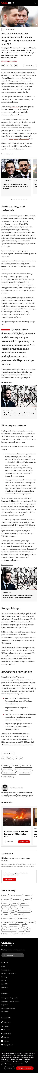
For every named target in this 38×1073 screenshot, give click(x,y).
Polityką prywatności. (27, 1058)
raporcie (17, 614)
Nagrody (4, 977)
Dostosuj (9, 1068)
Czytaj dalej (24, 841)
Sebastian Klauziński (16, 788)
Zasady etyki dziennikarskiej (10, 1001)
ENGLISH (4, 987)
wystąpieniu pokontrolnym (19, 139)
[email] (16, 758)
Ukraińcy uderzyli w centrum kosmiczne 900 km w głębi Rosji (16, 834)
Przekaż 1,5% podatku (8, 973)
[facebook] (8, 758)
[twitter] (12, 758)
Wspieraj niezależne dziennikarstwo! (12, 950)
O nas (3, 967)
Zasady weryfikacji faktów (9, 998)
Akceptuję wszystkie (24, 1068)
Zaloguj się (8, 879)
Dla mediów (5, 1012)
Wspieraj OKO (5, 970)
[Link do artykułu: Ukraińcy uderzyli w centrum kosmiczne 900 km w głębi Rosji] (17, 817)
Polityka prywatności (8, 1008)
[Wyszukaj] (35, 3)
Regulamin (4, 1005)
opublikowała (14, 107)
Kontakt (3, 980)
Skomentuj (29, 65)
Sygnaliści (4, 984)
